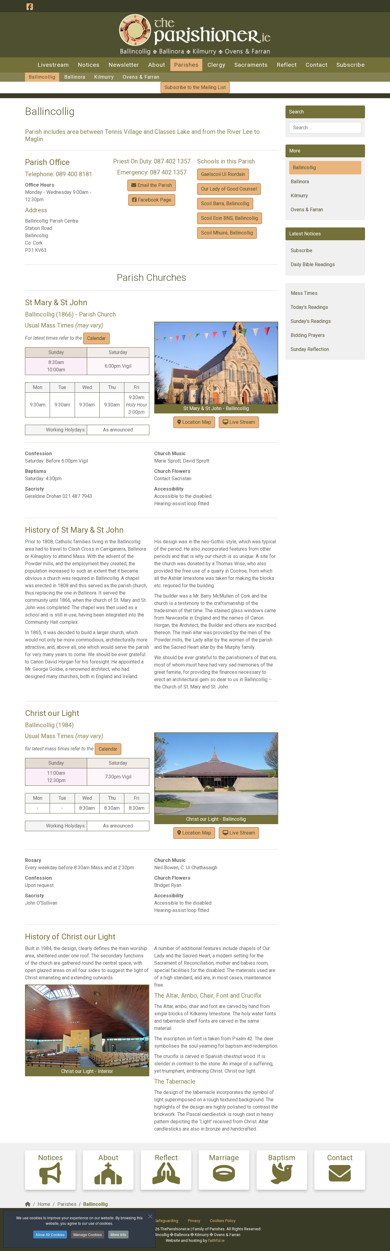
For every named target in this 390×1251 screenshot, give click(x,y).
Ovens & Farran (141, 77)
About (156, 64)
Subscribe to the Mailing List (195, 87)
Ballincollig (42, 77)
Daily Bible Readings (313, 264)
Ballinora (74, 77)
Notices (89, 64)
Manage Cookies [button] (87, 1234)
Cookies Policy (223, 1220)
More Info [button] (118, 1234)
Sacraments (251, 64)
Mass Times (304, 293)
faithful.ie (216, 1240)
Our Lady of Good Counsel (229, 189)
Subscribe (350, 64)
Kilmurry (104, 77)
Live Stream (241, 422)
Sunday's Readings (311, 321)
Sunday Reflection (310, 349)
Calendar (96, 338)
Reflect (287, 64)
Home (43, 1204)
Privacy (194, 1220)
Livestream (53, 64)
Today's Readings (309, 307)
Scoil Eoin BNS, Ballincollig (229, 218)
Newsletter (123, 64)
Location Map (196, 422)
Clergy (216, 64)
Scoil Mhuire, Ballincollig (227, 233)
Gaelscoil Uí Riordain (223, 174)
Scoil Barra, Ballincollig (225, 203)
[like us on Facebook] (29, 7)
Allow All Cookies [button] (50, 1234)
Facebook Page (153, 200)
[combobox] (325, 128)
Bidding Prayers (308, 335)
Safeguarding (166, 1220)
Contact (317, 64)
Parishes (186, 64)
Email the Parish (154, 185)
